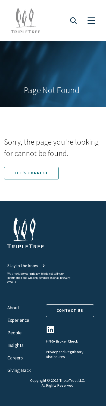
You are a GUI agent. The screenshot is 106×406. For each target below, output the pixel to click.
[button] (73, 20)
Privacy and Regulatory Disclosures (64, 354)
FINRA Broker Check (62, 341)
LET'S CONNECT (31, 173)
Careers (15, 358)
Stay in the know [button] (22, 266)
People (14, 332)
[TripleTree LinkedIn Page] (50, 331)
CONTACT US (70, 310)
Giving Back (19, 370)
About (13, 307)
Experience (18, 320)
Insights (15, 345)
